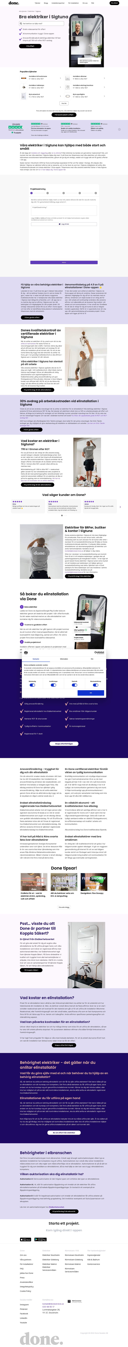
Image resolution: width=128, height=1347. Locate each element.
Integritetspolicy (26, 1286)
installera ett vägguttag (39, 153)
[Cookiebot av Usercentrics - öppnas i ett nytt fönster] (96, 652)
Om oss (85, 3)
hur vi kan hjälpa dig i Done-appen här (51, 170)
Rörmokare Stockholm (74, 1255)
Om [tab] (92, 659)
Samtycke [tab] (36, 659)
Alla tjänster (23, 11)
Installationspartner (58, 3)
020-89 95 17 (48, 1307)
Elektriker (31, 11)
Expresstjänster (93, 1255)
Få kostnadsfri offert (64, 115)
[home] (14, 3)
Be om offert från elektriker (64, 1133)
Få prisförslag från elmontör (63, 1211)
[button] (37, 3)
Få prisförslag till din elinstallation (37, 390)
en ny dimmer (56, 153)
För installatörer (73, 3)
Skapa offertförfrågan (64, 744)
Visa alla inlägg (64, 907)
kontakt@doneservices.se (74, 551)
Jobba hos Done (26, 1273)
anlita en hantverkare (28, 344)
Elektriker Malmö (49, 1264)
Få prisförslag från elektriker (79, 576)
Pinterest (23, 1309)
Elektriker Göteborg (50, 1259)
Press (22, 1277)
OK (91, 693)
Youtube (23, 1322)
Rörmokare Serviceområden (72, 1270)
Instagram (24, 1304)
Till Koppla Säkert (31, 970)
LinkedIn (23, 1318)
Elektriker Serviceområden (49, 1268)
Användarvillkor (26, 1282)
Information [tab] (64, 659)
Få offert (114, 3)
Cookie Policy (25, 1291)
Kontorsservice (93, 1264)
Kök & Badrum (93, 1259)
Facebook (24, 1313)
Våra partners (25, 1259)
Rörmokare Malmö (73, 1264)
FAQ (92, 3)
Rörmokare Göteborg (74, 1259)
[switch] (53, 685)
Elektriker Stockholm (51, 1255)
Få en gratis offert (32, 317)
